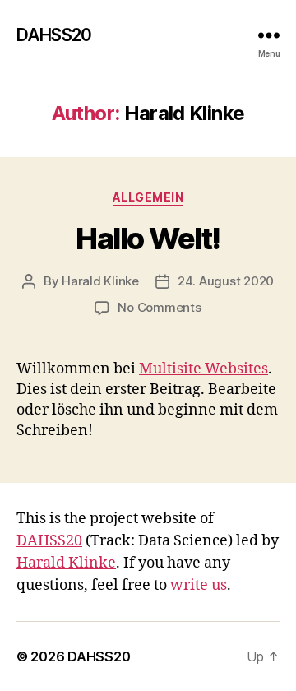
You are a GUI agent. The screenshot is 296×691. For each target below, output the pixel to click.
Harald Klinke (100, 281)
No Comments (159, 307)
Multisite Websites (203, 368)
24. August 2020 (226, 281)
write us (198, 585)
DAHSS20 (53, 35)
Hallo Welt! (148, 238)
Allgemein (148, 197)
